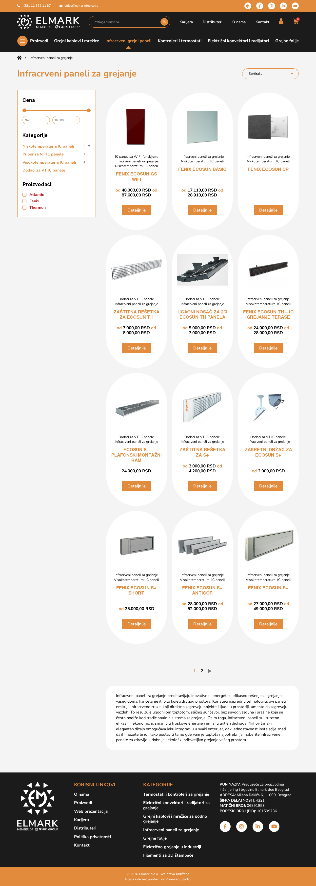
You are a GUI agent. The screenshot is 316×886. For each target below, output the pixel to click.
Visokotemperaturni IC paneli (268, 304)
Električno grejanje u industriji (172, 847)
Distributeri (212, 21)
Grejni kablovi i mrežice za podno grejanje (175, 819)
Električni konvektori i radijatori (238, 41)
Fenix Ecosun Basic (202, 170)
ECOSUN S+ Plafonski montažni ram (136, 455)
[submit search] (164, 22)
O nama (239, 21)
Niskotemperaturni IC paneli (136, 166)
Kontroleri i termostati (179, 41)
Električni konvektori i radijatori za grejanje (176, 805)
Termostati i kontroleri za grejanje (176, 794)
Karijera (186, 21)
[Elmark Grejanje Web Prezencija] (247, 5)
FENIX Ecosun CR (268, 170)
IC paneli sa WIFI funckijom (136, 156)
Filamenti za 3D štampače (168, 855)
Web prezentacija (91, 811)
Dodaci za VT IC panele (136, 299)
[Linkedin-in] (283, 5)
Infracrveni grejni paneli (128, 41)
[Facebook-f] (259, 5)
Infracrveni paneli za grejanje (136, 161)
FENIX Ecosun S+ (268, 588)
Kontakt (262, 21)
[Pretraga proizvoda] (124, 21)
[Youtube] (295, 5)
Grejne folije (287, 41)
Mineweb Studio (178, 879)
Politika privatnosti (92, 836)
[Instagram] (271, 5)
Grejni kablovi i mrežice (76, 41)
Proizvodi (39, 41)
